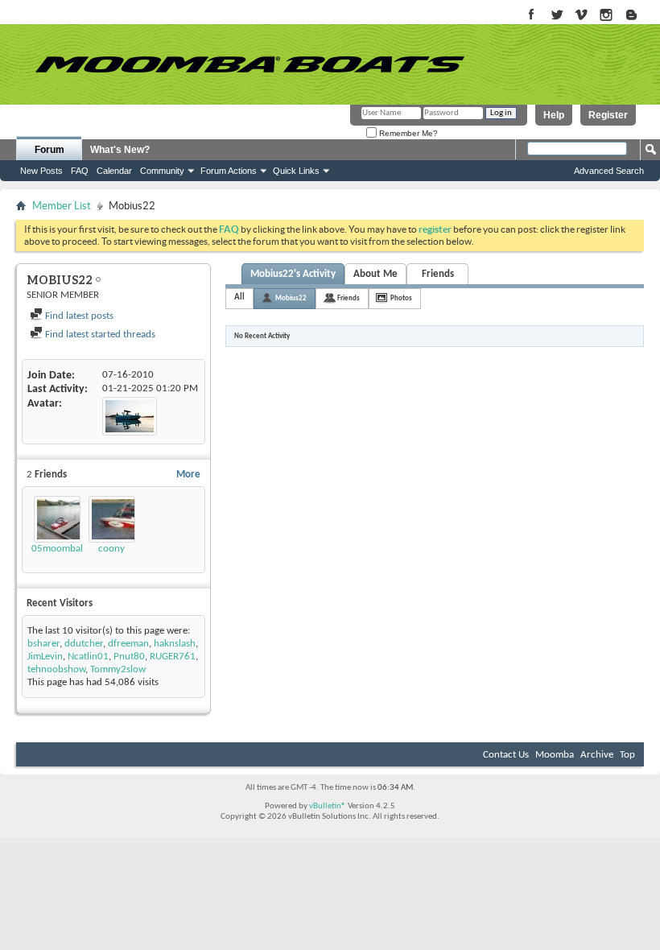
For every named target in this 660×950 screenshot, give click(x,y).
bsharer (43, 643)
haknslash (175, 643)
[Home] (249, 64)
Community (162, 171)
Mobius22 (291, 298)
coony (111, 548)
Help (553, 115)
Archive (596, 755)
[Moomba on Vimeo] (581, 15)
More (188, 474)
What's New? (120, 149)
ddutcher (83, 643)
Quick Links (296, 171)
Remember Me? (407, 133)
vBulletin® (327, 806)
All (239, 297)
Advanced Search (609, 171)
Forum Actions (228, 171)
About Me (375, 274)
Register (608, 115)
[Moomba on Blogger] (639, 15)
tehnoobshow (56, 669)
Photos (401, 298)
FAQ (80, 171)
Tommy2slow (118, 669)
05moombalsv (61, 548)
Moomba (554, 755)
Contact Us (506, 755)
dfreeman (128, 643)
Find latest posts (78, 316)
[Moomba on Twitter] (556, 15)
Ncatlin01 (88, 656)
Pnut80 (129, 656)
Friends (438, 274)
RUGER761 (173, 656)
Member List (61, 206)
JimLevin (45, 656)
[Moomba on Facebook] (531, 15)
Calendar (114, 171)
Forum (49, 149)
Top (627, 755)
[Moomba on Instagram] (606, 15)
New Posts (41, 171)
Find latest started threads (99, 334)
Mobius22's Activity (293, 274)
